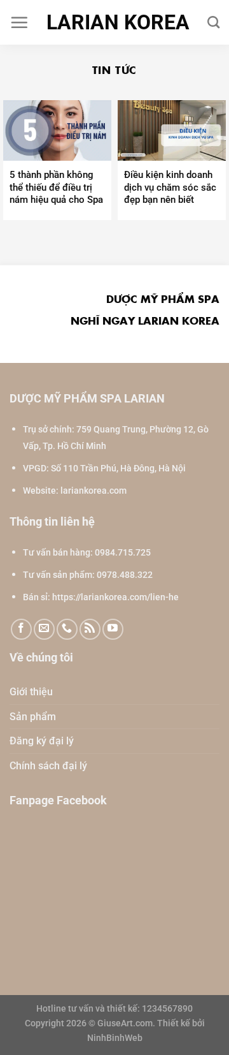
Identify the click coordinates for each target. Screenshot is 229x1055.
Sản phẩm (33, 717)
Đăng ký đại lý (42, 741)
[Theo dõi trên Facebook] (21, 629)
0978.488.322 (125, 575)
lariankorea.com (93, 490)
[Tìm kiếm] (213, 22)
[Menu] (19, 22)
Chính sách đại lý (48, 766)
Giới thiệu (31, 692)
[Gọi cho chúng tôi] (67, 629)
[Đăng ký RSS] (90, 629)
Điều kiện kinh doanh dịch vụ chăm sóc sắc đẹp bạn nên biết (170, 187)
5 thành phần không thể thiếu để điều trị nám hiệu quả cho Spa (56, 187)
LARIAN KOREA (118, 22)
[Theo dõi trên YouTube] (112, 629)
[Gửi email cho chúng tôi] (44, 629)
